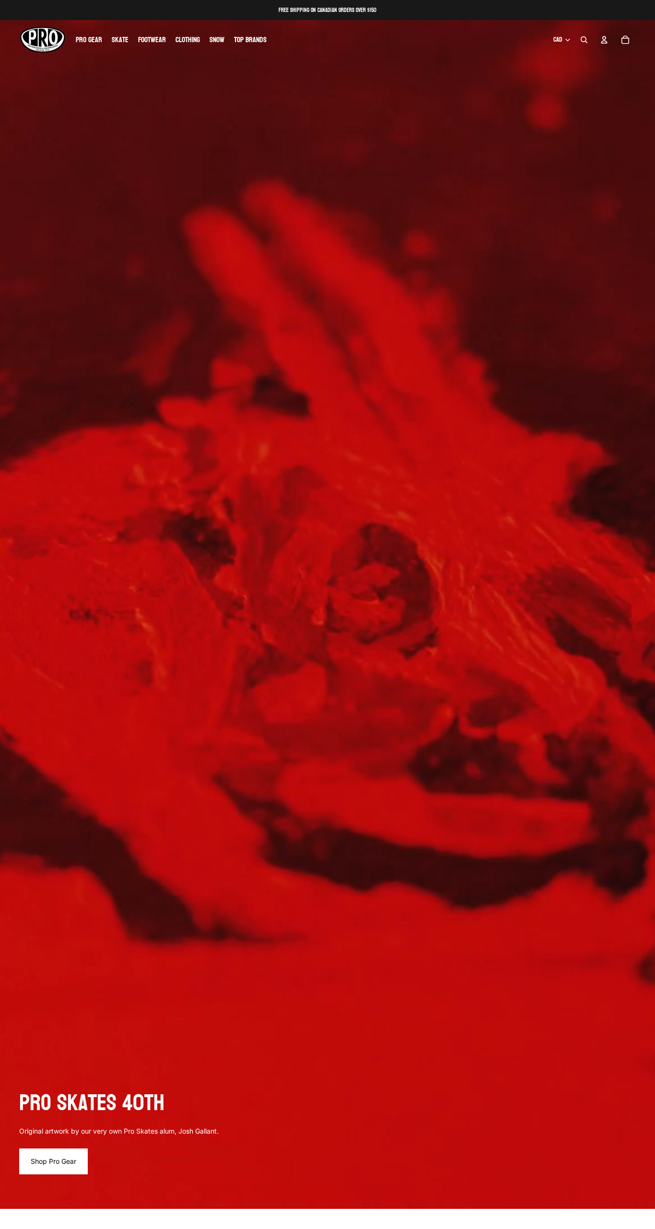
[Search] (584, 39)
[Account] (604, 39)
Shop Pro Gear (53, 1161)
